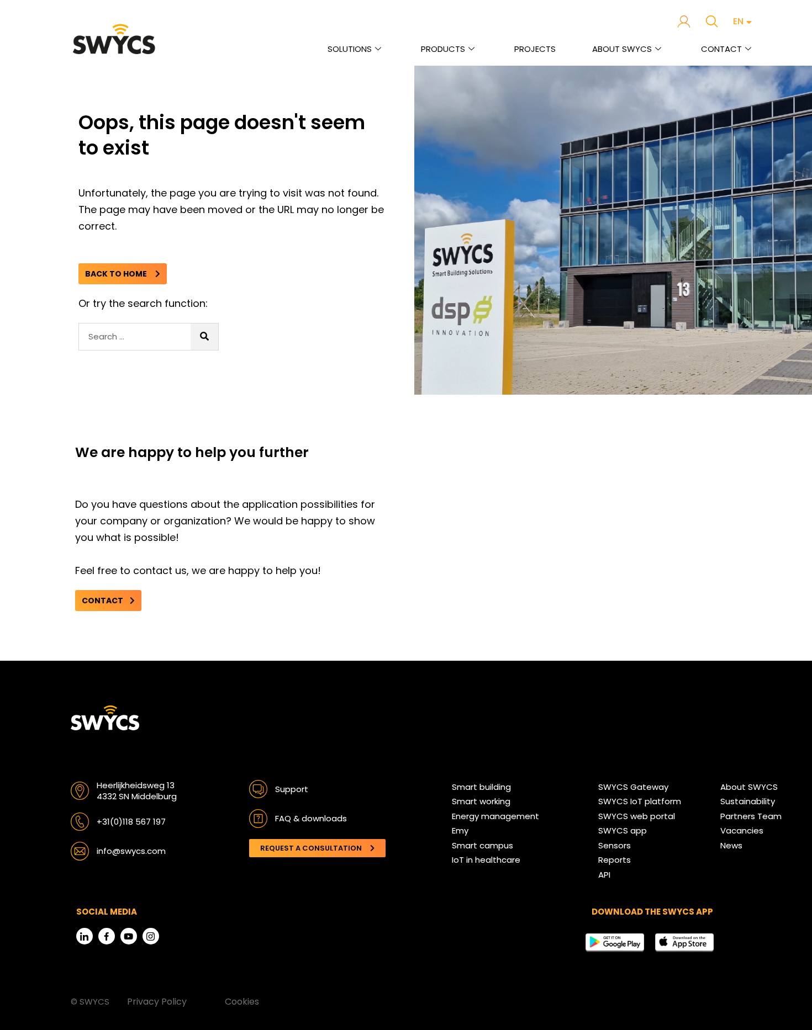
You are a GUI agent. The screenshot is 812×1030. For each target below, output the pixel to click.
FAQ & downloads (311, 818)
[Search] (204, 336)
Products (443, 49)
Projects (535, 49)
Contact (721, 49)
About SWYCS (622, 49)
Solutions (350, 49)
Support (291, 789)
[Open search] (711, 21)
